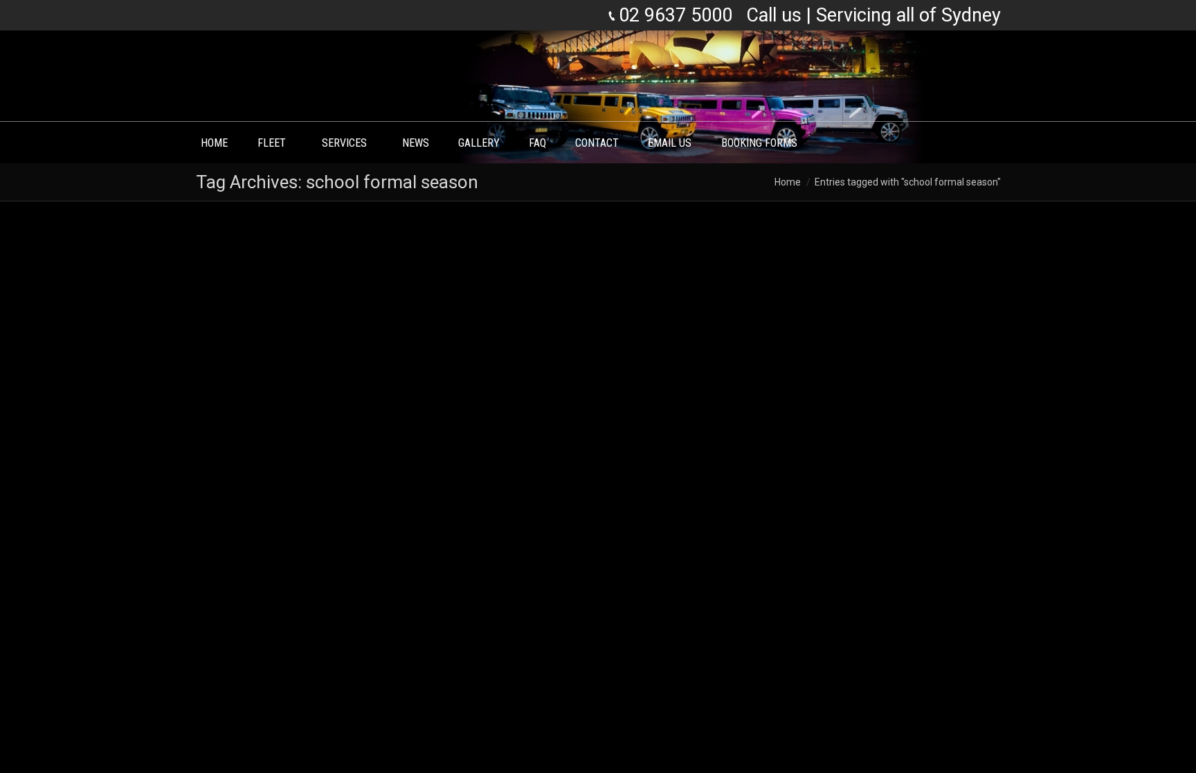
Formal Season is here (282, 580)
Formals (287, 649)
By (334, 649)
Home (787, 182)
